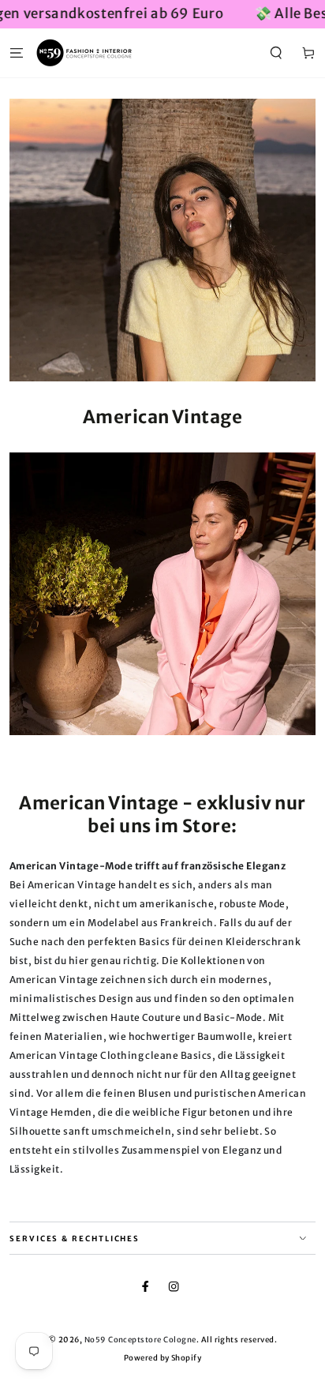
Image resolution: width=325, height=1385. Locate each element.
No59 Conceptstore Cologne (140, 1340)
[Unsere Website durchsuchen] (276, 52)
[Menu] (16, 52)
